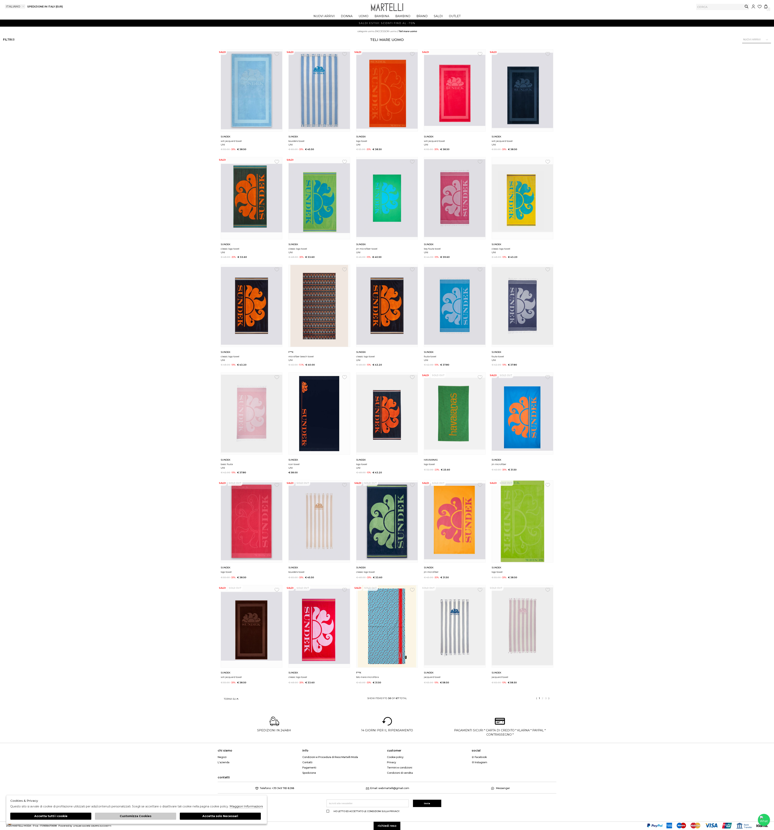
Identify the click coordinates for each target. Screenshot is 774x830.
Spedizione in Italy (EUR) (45, 6)
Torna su (230, 698)
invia (746, 6)
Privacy (391, 762)
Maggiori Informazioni (246, 806)
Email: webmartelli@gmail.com (389, 788)
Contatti (307, 762)
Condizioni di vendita (400, 772)
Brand (422, 16)
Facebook (480, 757)
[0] (766, 6)
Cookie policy (395, 757)
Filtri (7, 39)
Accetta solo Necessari (220, 816)
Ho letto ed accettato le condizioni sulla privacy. (367, 811)
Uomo (363, 16)
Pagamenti (309, 767)
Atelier (77, 826)
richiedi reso (387, 826)
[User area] (753, 6)
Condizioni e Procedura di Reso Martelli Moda (330, 757)
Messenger (502, 788)
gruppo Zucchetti (101, 826)
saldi (438, 16)
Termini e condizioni (399, 767)
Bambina (382, 16)
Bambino (402, 16)
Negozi (222, 757)
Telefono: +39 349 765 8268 (277, 788)
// (366, 31)
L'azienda (223, 762)
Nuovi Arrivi (324, 16)
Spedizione (309, 772)
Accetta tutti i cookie (51, 816)
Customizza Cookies (135, 816)
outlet (455, 16)
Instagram (480, 762)
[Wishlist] (759, 6)
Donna (347, 16)
